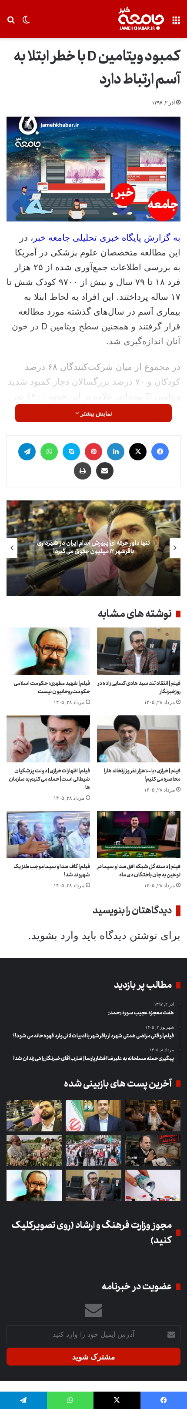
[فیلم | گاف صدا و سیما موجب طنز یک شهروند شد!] (48, 834)
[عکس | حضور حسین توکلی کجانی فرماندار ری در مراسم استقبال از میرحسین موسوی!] (93, 1150)
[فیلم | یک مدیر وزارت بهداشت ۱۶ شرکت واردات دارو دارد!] (152, 1185)
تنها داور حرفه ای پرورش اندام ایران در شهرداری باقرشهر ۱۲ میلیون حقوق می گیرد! (93, 547)
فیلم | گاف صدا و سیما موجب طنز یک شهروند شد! (51, 871)
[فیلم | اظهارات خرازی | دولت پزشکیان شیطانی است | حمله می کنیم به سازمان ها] (48, 738)
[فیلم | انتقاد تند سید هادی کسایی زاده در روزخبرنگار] (138, 650)
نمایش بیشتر (95, 413)
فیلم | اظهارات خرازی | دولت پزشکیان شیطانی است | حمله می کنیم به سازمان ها (49, 779)
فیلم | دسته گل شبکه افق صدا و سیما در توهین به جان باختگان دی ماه (138, 871)
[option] (93, 548)
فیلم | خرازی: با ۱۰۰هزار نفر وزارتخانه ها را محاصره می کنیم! (142, 775)
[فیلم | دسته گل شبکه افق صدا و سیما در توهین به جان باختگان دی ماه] (138, 834)
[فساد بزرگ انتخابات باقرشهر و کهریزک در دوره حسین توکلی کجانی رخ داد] (93, 1115)
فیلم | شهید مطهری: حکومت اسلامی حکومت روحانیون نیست (52, 687)
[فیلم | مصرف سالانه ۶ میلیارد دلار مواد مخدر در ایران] (34, 1150)
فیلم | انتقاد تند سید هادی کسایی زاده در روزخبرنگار (138, 687)
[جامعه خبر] (141, 19)
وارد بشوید (55, 935)
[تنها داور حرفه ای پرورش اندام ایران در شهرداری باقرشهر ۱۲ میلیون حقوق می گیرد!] (34, 1115)
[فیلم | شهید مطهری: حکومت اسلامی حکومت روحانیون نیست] (48, 650)
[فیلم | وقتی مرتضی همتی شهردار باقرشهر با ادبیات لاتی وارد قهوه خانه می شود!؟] (152, 1115)
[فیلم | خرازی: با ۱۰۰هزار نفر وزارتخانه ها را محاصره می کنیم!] (138, 738)
